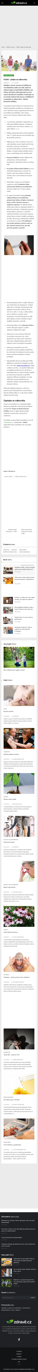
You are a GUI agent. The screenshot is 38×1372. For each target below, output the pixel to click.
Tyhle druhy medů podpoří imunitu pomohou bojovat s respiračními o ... (24, 579)
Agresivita (7, 1052)
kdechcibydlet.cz (5, 1310)
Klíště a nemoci (11, 47)
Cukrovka (7, 752)
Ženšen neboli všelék (10, 799)
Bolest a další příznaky (11, 839)
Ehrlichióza (23, 550)
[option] (19, 660)
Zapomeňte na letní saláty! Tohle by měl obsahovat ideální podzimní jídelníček (24, 1260)
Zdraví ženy (7, 1142)
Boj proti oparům (8, 711)
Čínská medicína (8, 1097)
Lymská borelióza (24, 552)
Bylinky (6, 796)
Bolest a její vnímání (9, 887)
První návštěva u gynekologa (12, 1145)
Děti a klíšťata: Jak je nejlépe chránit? (14, 670)
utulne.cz (10, 1308)
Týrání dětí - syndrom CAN (11, 1055)
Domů (3, 47)
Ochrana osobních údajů (19, 1359)
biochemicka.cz (18, 1308)
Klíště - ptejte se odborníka (24, 47)
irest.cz (13, 1310)
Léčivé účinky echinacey (11, 932)
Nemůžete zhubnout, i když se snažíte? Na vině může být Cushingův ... (23, 629)
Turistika (14, 550)
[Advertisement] (19, 25)
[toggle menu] (2, 3)
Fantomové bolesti (9, 842)
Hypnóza (6, 974)
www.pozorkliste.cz (23, 365)
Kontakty (19, 1354)
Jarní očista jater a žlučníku (12, 1100)
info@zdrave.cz (8, 422)
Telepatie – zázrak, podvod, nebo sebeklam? (17, 977)
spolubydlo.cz (26, 1308)
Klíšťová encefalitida (20, 476)
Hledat (33, 1297)
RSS (19, 1362)
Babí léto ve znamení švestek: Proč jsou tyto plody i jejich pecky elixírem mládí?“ (24, 1282)
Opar (5, 709)
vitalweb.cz (4, 1308)
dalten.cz (18, 1310)
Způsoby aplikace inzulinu (11, 754)
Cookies (19, 1356)
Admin (19, 1364)
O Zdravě (19, 1351)
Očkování (6, 550)
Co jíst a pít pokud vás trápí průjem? (11, 1237)
